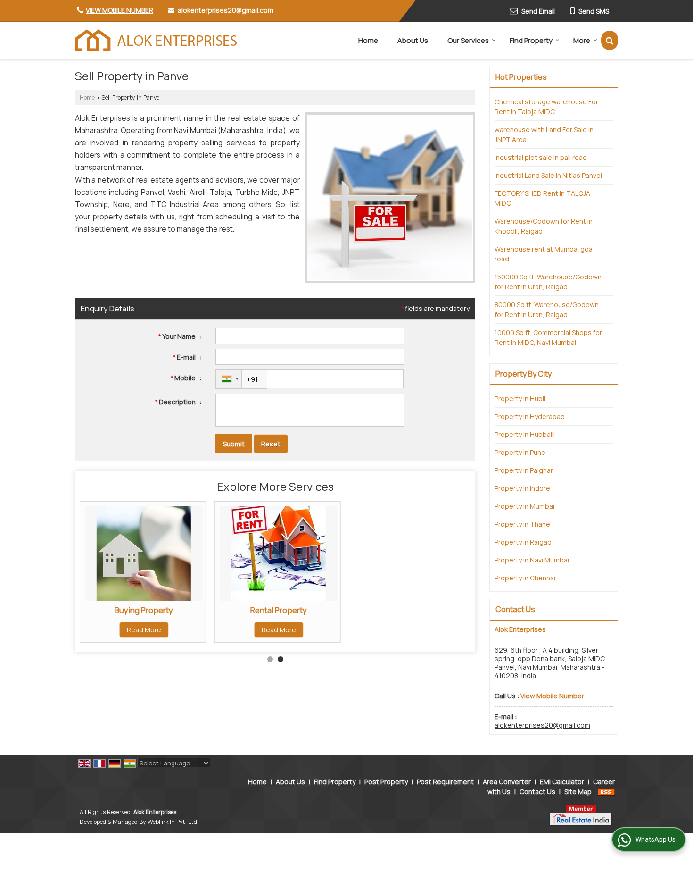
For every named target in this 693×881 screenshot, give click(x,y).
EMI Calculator (562, 781)
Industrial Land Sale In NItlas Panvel (548, 175)
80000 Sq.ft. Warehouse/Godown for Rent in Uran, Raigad (547, 309)
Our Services (468, 40)
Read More (144, 629)
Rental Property (278, 609)
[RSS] (606, 791)
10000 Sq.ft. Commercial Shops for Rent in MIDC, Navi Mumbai (548, 337)
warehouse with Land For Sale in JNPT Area (544, 134)
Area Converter (507, 781)
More (581, 40)
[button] (119, 10)
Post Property (386, 781)
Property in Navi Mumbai (532, 559)
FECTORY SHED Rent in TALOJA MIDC (542, 198)
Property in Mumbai (524, 506)
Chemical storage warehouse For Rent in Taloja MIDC (546, 106)
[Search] (609, 40)
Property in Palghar (524, 470)
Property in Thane (522, 524)
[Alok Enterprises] (156, 40)
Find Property (531, 40)
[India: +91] (228, 379)
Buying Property (144, 609)
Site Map (578, 791)
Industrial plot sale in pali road (541, 157)
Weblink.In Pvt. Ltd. (173, 822)
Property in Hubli (520, 398)
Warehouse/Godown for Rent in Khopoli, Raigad (544, 226)
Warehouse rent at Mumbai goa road (544, 253)
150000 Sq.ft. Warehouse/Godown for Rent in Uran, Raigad (548, 281)
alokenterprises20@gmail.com (225, 10)
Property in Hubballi (525, 434)
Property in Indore (522, 488)
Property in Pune (520, 452)
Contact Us (537, 791)
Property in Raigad (523, 541)
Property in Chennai (525, 577)
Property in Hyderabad (530, 416)
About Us (412, 40)
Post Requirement (445, 781)
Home (368, 40)
